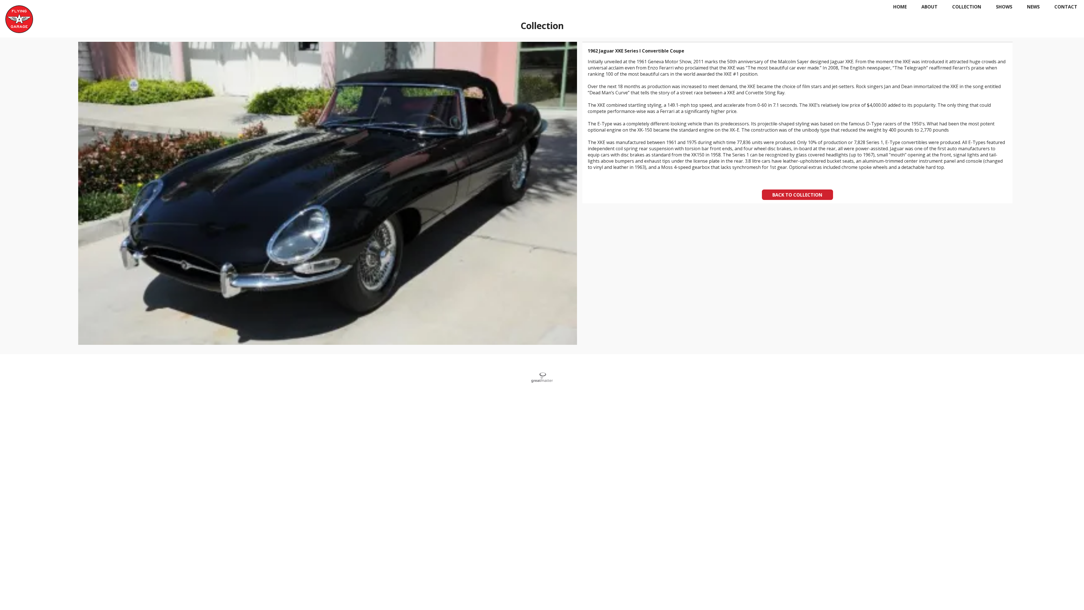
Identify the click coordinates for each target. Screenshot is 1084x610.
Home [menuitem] (900, 7)
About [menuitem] (929, 7)
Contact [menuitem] (1065, 7)
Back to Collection (797, 195)
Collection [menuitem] (966, 7)
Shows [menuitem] (1004, 7)
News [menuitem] (1033, 7)
